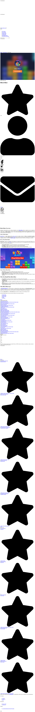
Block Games (4, 296)
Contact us (3, 699)
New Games (4, 32)
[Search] (9, 37)
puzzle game (14, 236)
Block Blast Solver (5, 35)
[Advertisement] (17, 7)
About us (3, 698)
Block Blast (21, 230)
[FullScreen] (1, 158)
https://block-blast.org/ (4, 288)
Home (1, 52)
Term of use (4, 704)
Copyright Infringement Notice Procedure (8, 708)
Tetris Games (4, 34)
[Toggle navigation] (6, 28)
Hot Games (3, 31)
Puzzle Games (4, 33)
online (3, 297)
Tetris (10, 242)
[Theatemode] (1, 157)
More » (1, 299)
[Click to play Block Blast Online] (17, 268)
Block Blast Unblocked (5, 36)
